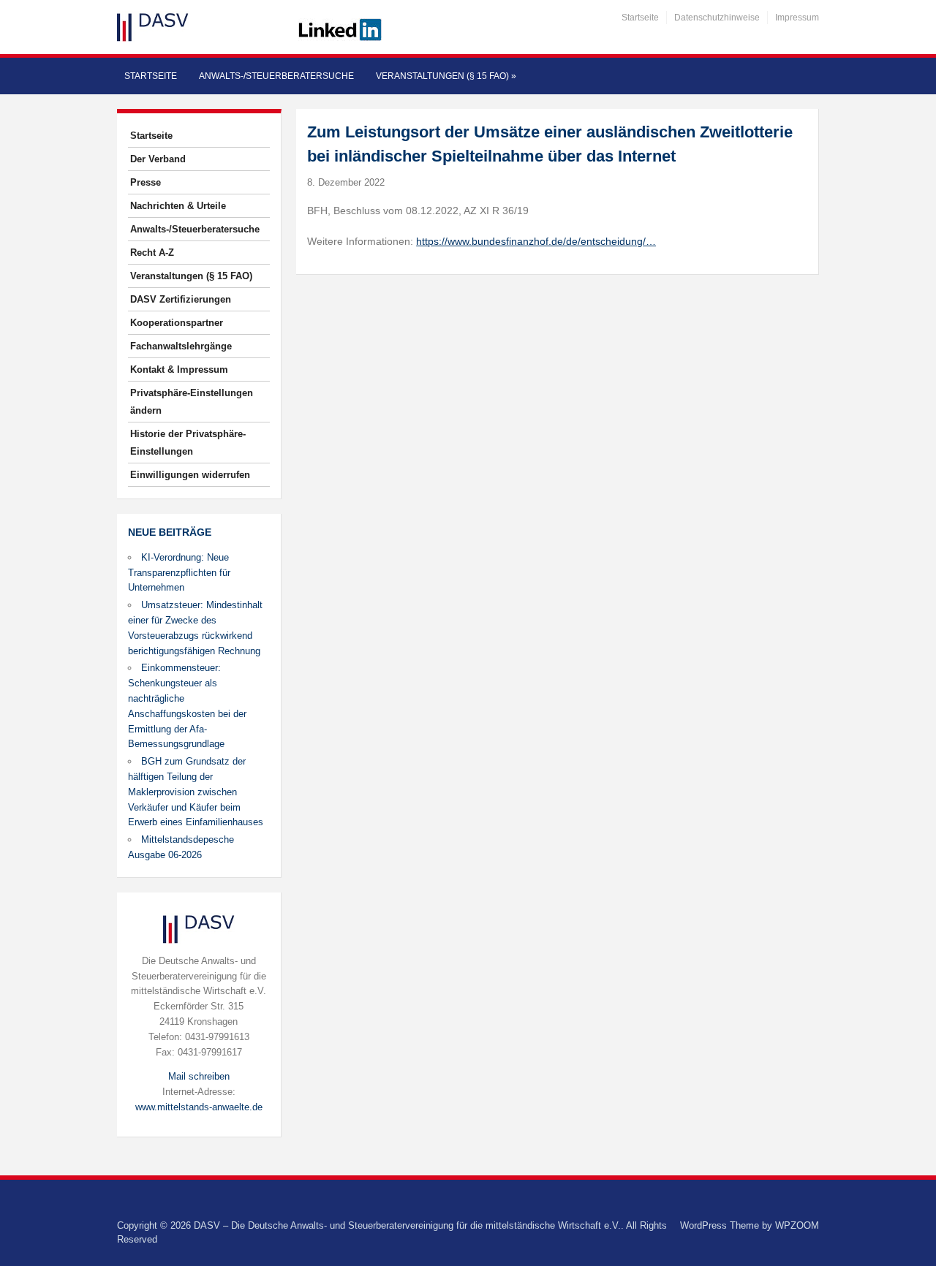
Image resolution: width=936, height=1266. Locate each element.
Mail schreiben (199, 1076)
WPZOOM (797, 1225)
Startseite (640, 17)
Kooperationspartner (176, 322)
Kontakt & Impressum (179, 369)
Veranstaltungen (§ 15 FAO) (446, 76)
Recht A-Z (152, 252)
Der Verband (158, 158)
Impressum (797, 17)
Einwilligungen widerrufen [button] (190, 474)
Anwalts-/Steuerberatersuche (276, 76)
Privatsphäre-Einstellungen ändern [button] (191, 401)
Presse (145, 182)
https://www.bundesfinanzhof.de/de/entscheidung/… (536, 241)
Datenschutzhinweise (717, 17)
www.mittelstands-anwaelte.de (199, 1107)
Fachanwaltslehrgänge (181, 346)
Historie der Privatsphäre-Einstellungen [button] (188, 442)
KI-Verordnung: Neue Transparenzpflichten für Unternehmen (179, 573)
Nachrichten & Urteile (178, 205)
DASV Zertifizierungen (180, 299)
